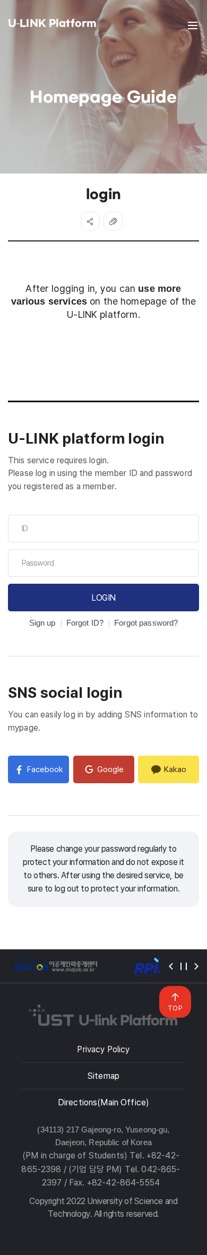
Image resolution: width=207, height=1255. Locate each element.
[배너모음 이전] (171, 966)
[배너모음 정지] (183, 966)
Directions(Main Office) (103, 1102)
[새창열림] (56, 966)
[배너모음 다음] (196, 966)
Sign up (42, 622)
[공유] (90, 221)
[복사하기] (113, 221)
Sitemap (103, 1076)
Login (103, 598)
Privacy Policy (103, 1049)
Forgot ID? (85, 622)
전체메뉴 (192, 25)
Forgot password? (146, 622)
